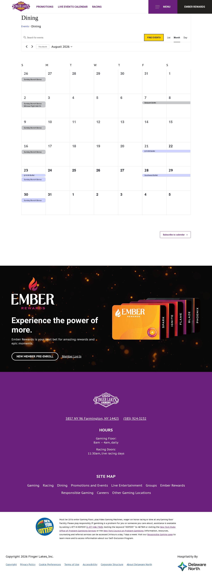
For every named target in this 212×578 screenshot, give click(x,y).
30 (26, 194)
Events (25, 26)
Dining (62, 485)
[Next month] (32, 46)
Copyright (11, 564)
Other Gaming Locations (131, 493)
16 (26, 146)
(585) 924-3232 (134, 418)
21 (147, 146)
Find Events (154, 37)
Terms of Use (71, 564)
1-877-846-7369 (94, 527)
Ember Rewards (172, 485)
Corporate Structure (112, 564)
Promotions (44, 6)
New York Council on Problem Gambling (123, 530)
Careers (103, 493)
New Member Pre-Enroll (35, 356)
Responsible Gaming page (160, 534)
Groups (151, 485)
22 (171, 146)
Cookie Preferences (50, 564)
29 (171, 170)
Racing (97, 6)
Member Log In (71, 356)
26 (26, 73)
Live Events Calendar (73, 6)
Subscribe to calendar (174, 234)
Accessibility (90, 564)
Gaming (33, 485)
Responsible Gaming (77, 493)
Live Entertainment (126, 485)
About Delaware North (139, 564)
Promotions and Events (89, 485)
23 (26, 170)
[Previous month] (26, 46)
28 (147, 170)
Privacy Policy (27, 564)
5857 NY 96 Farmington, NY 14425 (92, 418)
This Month (42, 46)
